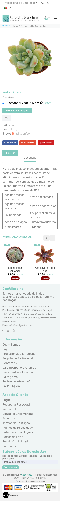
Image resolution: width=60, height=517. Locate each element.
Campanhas (10, 446)
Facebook (10, 142)
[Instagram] (8, 330)
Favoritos (8, 418)
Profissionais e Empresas (20, 2)
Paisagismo (10, 377)
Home (15, 26)
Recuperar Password (16, 404)
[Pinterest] (14, 330)
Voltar (7, 26)
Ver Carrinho (10, 409)
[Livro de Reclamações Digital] (10, 495)
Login (6, 400)
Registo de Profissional (17, 358)
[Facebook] (2, 330)
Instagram (28, 142)
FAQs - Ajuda (11, 386)
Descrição (30, 157)
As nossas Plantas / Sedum (34, 26)
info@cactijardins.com (20, 325)
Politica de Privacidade (17, 427)
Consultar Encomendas (17, 414)
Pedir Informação (18, 110)
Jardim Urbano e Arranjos (19, 367)
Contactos (9, 363)
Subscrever (10, 467)
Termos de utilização (16, 423)
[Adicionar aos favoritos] (6, 118)
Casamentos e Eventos (17, 372)
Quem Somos (11, 344)
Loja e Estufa (11, 349)
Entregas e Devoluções (17, 432)
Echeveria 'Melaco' (45, 268)
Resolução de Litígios (16, 441)
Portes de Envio (12, 437)
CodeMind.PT (28, 475)
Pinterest (47, 142)
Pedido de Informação (17, 381)
